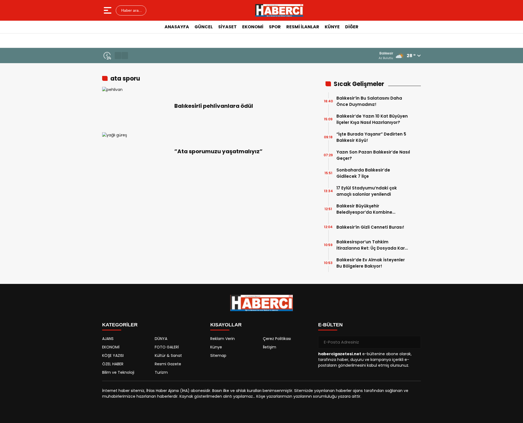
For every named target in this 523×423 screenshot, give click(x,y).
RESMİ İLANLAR (302, 27)
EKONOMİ (252, 27)
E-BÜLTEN (330, 324)
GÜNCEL (203, 27)
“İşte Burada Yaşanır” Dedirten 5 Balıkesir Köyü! (371, 137)
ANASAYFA (177, 27)
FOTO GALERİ (167, 347)
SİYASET (227, 27)
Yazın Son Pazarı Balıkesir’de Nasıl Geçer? (373, 155)
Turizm (161, 372)
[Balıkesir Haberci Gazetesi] (279, 10)
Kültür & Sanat (168, 355)
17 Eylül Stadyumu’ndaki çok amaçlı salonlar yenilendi (366, 191)
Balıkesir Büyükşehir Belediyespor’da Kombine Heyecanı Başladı (364, 209)
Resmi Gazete (168, 364)
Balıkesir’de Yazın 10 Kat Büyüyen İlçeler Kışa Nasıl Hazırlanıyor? (372, 119)
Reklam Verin (222, 338)
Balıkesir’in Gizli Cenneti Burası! (370, 227)
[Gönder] (414, 342)
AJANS (108, 338)
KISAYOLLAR (226, 324)
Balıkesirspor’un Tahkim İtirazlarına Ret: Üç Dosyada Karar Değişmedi (372, 245)
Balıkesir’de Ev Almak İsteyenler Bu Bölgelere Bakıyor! (370, 263)
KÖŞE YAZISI (113, 355)
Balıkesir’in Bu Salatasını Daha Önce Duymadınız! (369, 101)
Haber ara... (131, 10)
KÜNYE (332, 27)
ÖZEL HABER (112, 364)
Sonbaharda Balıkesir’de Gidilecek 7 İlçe (363, 173)
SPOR (275, 27)
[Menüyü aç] (108, 10)
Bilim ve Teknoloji (118, 372)
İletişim (269, 347)
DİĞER (351, 27)
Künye (216, 347)
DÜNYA (161, 338)
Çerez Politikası (277, 338)
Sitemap (218, 355)
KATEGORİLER (120, 324)
